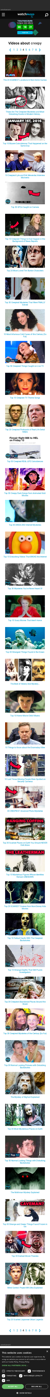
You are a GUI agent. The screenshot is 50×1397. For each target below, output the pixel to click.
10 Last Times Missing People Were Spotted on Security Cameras (25, 780)
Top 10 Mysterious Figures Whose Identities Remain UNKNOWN (25, 876)
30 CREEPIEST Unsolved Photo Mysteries (25, 811)
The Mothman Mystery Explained (25, 1192)
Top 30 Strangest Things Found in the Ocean (25, 652)
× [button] (47, 1351)
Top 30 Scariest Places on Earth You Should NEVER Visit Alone (25, 844)
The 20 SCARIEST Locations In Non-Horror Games (25, 80)
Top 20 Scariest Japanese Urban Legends (25, 1319)
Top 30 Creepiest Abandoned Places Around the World (25, 1003)
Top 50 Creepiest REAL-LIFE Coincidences (25, 461)
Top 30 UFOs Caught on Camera (25, 207)
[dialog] (25, 1373)
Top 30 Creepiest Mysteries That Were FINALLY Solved (25, 303)
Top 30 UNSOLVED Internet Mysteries (25, 525)
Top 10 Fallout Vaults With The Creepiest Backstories (25, 939)
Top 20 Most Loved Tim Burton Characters (25, 271)
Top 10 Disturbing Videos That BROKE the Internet (25, 557)
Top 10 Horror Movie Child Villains (25, 716)
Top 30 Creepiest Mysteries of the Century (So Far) (25, 1033)
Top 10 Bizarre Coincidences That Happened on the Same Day (25, 144)
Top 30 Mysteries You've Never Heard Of (25, 588)
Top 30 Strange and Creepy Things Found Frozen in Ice (25, 1225)
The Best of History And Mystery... (24, 684)
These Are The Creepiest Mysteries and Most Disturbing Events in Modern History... (25, 113)
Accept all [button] (13, 1386)
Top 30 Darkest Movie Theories (25, 1256)
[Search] (47, 14)
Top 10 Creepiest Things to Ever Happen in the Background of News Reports (25, 240)
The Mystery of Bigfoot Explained (25, 1097)
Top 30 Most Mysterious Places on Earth (25, 1129)
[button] (25, 1365)
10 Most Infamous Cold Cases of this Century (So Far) (25, 335)
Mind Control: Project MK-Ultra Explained (24, 1288)
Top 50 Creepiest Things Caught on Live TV (25, 366)
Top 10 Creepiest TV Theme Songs (25, 398)
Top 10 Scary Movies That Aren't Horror (25, 620)
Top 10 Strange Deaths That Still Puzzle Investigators (25, 971)
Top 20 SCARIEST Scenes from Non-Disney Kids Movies (25, 907)
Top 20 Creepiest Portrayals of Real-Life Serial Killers (25, 431)
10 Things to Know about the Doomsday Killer (25, 747)
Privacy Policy (24, 1362)
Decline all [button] (36, 1386)
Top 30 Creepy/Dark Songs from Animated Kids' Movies (25, 494)
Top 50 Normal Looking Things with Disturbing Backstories (25, 1162)
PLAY (24, 32)
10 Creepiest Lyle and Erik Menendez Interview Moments (25, 176)
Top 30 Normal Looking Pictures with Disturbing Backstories (25, 1066)
